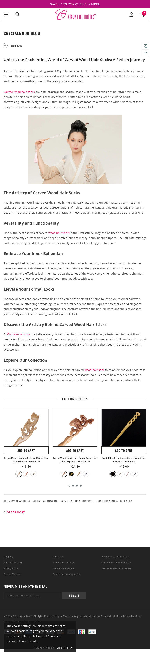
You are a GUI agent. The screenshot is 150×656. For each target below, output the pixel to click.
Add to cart (26, 450)
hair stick (126, 501)
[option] (26, 443)
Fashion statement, (82, 501)
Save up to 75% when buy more (75, 4)
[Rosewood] (26, 474)
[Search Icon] (17, 14)
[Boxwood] (71, 474)
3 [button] (77, 486)
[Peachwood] (64, 474)
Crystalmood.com (18, 334)
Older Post (16, 512)
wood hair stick (94, 370)
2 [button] (73, 486)
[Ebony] (34, 474)
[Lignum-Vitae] (19, 474)
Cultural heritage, (55, 501)
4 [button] (81, 486)
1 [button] (69, 486)
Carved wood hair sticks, (26, 501)
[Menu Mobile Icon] (6, 14)
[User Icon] (131, 14)
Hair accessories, (108, 501)
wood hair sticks (59, 233)
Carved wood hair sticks (19, 92)
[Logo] (75, 14)
